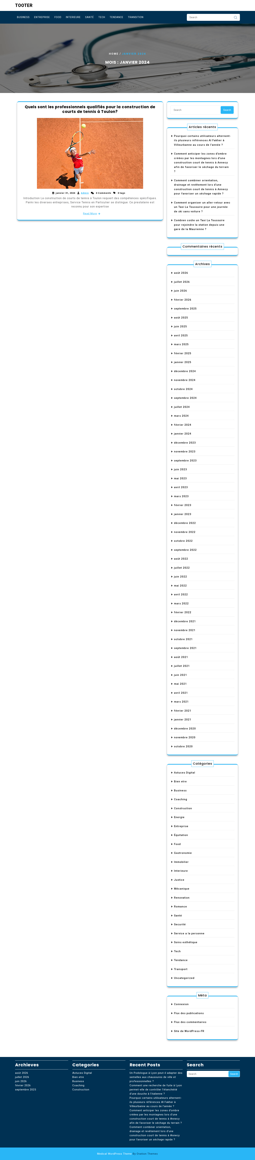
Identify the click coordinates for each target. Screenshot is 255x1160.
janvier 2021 (182, 719)
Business (23, 17)
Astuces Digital (184, 772)
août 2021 (181, 657)
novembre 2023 (185, 451)
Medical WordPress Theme (127, 1153)
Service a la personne (189, 933)
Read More (90, 213)
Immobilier (181, 862)
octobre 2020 (183, 746)
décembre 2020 (185, 728)
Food (57, 17)
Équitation (181, 835)
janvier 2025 (182, 362)
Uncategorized (184, 978)
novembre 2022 (185, 532)
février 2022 (182, 612)
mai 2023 (180, 478)
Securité (180, 924)
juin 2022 (180, 576)
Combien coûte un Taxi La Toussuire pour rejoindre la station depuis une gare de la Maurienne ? (199, 225)
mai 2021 (180, 683)
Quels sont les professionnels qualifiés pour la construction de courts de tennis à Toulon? (90, 109)
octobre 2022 (183, 540)
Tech (101, 17)
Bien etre (180, 781)
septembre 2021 (185, 648)
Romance (180, 906)
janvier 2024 (182, 433)
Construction (183, 808)
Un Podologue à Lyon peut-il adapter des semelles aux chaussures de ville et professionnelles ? (156, 1077)
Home (114, 53)
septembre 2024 (185, 398)
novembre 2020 (185, 737)
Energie (179, 817)
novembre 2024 (185, 380)
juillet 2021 (182, 666)
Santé (89, 17)
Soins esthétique (185, 942)
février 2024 (182, 424)
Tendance (116, 17)
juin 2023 (180, 469)
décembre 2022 (185, 523)
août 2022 (181, 558)
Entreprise (42, 17)
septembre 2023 (185, 460)
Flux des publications (189, 1013)
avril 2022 (181, 594)
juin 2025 (180, 326)
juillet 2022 (182, 567)
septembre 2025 (185, 308)
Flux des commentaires (190, 1022)
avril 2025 (181, 335)
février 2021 (182, 710)
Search (235, 18)
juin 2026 (180, 290)
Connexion (181, 1004)
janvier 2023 (182, 514)
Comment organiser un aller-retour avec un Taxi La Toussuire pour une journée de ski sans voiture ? (202, 207)
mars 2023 (181, 496)
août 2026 (181, 272)
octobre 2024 (183, 389)
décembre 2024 (185, 371)
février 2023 (182, 505)
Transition (135, 17)
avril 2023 (181, 487)
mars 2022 (181, 603)
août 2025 (181, 317)
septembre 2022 (185, 549)
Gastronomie (183, 853)
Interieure (73, 17)
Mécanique (181, 888)
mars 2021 (181, 701)
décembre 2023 (185, 442)
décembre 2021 (185, 621)
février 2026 (182, 299)
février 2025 (182, 353)
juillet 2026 (182, 281)
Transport (181, 969)
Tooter (24, 5)
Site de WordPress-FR (189, 1031)
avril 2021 (181, 692)
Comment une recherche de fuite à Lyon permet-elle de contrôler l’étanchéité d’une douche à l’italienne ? (156, 1089)
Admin (85, 193)
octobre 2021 (183, 639)
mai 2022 (180, 585)
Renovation (182, 897)
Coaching (180, 799)
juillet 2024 (182, 407)
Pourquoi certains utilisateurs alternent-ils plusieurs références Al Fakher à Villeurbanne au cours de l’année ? (202, 140)
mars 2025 (181, 344)
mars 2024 (181, 415)
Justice (179, 879)
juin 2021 (180, 675)
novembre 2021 (185, 630)
